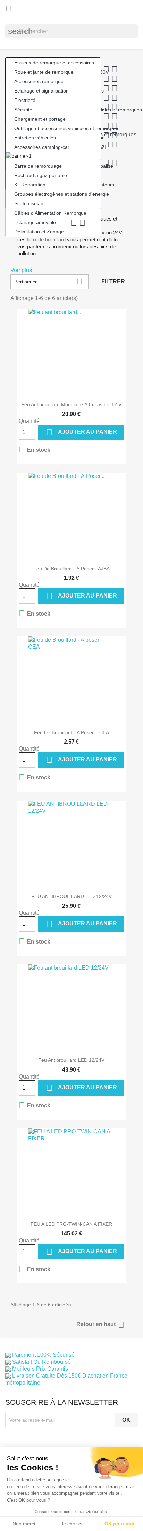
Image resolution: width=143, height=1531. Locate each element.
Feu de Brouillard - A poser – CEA (71, 732)
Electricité (24, 100)
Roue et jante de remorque (44, 72)
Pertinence (48, 281)
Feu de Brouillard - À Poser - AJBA (71, 568)
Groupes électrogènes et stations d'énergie (57, 194)
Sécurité (23, 109)
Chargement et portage (40, 119)
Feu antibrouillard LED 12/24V (71, 1060)
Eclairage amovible (49, 222)
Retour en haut (100, 1324)
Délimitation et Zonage (39, 231)
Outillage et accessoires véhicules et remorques (57, 128)
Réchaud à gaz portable (40, 175)
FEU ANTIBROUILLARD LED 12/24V (71, 896)
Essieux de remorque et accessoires (54, 62)
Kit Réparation (29, 184)
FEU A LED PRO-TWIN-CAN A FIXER (71, 1224)
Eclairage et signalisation (41, 91)
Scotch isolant (29, 203)
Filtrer (113, 281)
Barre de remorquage (38, 166)
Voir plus (21, 270)
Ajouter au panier (81, 432)
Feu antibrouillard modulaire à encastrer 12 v (71, 404)
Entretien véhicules (35, 138)
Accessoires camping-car (41, 147)
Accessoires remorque (39, 81)
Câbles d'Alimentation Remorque (50, 213)
